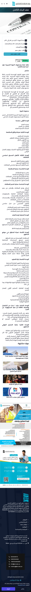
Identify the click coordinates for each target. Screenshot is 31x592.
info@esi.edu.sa (15, 564)
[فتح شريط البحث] (4, 3)
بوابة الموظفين (14, 580)
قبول (8, 589)
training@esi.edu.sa (16, 566)
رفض (22, 589)
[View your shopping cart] (7, 3)
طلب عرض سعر (15, 54)
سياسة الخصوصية (22, 585)
